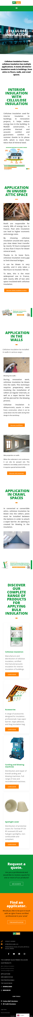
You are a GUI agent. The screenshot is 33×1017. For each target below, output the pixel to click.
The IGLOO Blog (6, 983)
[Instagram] (24, 954)
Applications (5, 974)
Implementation (7, 977)
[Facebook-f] (8, 954)
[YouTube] (14, 954)
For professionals (7, 980)
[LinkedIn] (19, 954)
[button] (16, 8)
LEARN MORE (12, 674)
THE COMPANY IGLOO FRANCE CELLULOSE (14, 960)
